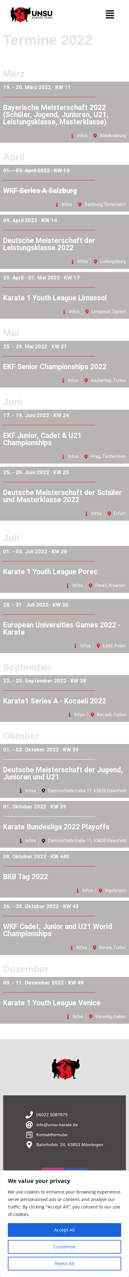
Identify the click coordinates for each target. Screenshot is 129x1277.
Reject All (64, 1263)
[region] (64, 1223)
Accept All (64, 1230)
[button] (110, 14)
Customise (64, 1247)
